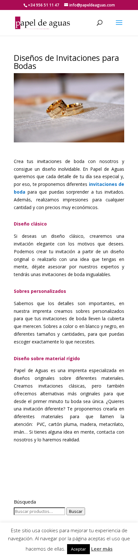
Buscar (75, 511)
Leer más (102, 548)
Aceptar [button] (78, 549)
